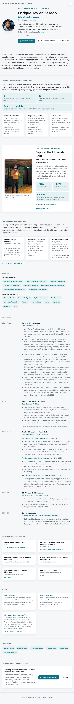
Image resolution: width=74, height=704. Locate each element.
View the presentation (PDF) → (46, 204)
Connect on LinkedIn (48, 41)
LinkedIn (65, 677)
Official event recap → (43, 208)
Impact (4, 3)
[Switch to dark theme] (70, 4)
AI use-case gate (46, 595)
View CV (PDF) (27, 41)
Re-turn (41, 32)
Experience (21, 3)
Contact (29, 3)
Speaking (11, 3)
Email (44, 697)
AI (16, 3)
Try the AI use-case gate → (12, 263)
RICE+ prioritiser (10, 595)
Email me (65, 41)
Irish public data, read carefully (15, 615)
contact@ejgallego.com (48, 677)
